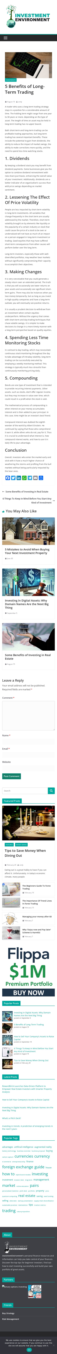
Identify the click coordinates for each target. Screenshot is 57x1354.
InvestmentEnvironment (12, 1255)
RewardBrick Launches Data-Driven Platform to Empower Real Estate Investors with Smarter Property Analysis (27, 1089)
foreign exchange (17, 1166)
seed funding (48, 1196)
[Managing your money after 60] (11, 918)
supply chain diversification (44, 1201)
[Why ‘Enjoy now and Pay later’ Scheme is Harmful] (11, 933)
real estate (26, 1195)
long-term (28, 1180)
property (40, 1190)
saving (40, 1196)
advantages (7, 1146)
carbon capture (7, 1157)
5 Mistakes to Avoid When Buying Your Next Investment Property (27, 551)
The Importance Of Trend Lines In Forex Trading (37, 902)
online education (22, 1186)
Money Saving (21, 845)
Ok (29, 1350)
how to (8, 1173)
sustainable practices (9, 1205)
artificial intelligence (23, 1146)
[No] (53, 1345)
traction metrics (40, 1205)
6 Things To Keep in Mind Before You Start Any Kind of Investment (27, 500)
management (41, 1179)
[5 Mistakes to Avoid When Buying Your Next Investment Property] (28, 519)
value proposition (23, 1212)
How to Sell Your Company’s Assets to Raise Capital (25, 1099)
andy (20, 102)
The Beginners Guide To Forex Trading (36, 887)
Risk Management (10, 1319)
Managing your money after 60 (37, 916)
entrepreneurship (18, 1162)
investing (40, 1173)
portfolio (31, 1191)
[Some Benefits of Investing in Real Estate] (28, 625)
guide (39, 1166)
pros (47, 1191)
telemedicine (23, 1205)
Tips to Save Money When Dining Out (25, 853)
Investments (10, 80)
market (8, 1185)
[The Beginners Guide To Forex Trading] (11, 889)
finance (29, 1161)
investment (7, 1179)
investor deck (19, 1180)
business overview (23, 1151)
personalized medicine (10, 1191)
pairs (34, 1185)
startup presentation (25, 1201)
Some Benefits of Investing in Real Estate (27, 491)
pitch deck (23, 1191)
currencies (24, 1156)
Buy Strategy (8, 1313)
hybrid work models (23, 1175)
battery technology (9, 1151)
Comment (8, 697)
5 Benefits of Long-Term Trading (29, 1024)
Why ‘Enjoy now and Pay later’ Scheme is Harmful (36, 931)
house (48, 1167)
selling (5, 1200)
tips (31, 1204)
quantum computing (9, 1196)
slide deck (13, 1201)
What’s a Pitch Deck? (11, 1118)
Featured (9, 845)
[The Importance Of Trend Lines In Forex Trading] (11, 904)
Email (6, 748)
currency (42, 1156)
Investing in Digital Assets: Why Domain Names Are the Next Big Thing (27, 604)
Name (6, 735)
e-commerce (6, 1162)
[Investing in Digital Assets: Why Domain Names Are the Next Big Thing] (28, 570)
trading (9, 1210)
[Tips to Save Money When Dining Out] (28, 823)
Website (6, 761)
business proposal (38, 1151)
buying (49, 1150)
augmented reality (43, 1146)
